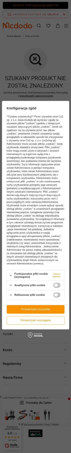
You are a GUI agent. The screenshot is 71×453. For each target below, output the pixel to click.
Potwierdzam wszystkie (35, 309)
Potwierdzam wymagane (35, 320)
